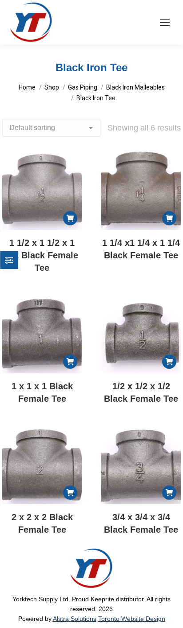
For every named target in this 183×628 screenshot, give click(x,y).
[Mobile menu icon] (164, 22)
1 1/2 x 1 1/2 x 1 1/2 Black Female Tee (42, 255)
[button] (70, 218)
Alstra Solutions (74, 618)
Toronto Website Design (131, 618)
